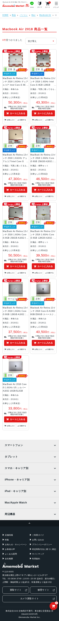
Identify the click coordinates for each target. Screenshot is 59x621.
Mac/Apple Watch (16, 502)
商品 (14, 15)
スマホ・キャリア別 (16, 468)
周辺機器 (10, 514)
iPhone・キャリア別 (17, 479)
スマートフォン (14, 445)
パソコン (24, 15)
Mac (33, 15)
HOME (5, 15)
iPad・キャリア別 (15, 491)
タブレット (11, 456)
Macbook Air (45, 15)
